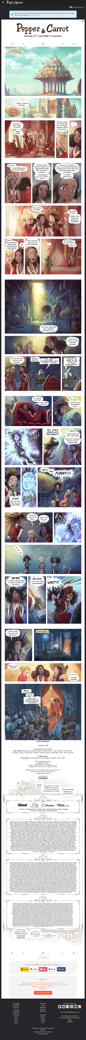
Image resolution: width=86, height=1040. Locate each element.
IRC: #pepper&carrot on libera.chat (70, 1018)
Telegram (70, 1021)
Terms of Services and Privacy (43, 1032)
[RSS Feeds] (80, 1008)
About (16, 1020)
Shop (16, 1017)
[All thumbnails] (43, 43)
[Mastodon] (60, 1008)
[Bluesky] (64, 1008)
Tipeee (43, 1018)
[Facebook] (68, 1008)
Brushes (42, 1009)
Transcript (44, 957)
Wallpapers (43, 1011)
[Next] (62, 43)
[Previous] (23, 43)
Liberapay (43, 1015)
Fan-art (16, 1009)
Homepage (16, 1003)
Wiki (43, 1005)
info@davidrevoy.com (73, 1012)
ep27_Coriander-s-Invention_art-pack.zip (46, 983)
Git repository (43, 988)
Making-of (43, 1007)
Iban (43, 1022)
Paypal (43, 1020)
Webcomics (16, 1005)
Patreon (43, 1017)
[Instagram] (72, 1008)
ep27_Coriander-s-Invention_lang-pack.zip (48, 984)
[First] (12, 43)
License (16, 1022)
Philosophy (16, 1011)
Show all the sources (43, 993)
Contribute (16, 1015)
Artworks (16, 1007)
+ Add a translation (34, 15)
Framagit (43, 1003)
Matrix (70, 1019)
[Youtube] (76, 1008)
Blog (16, 1018)
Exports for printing (43, 986)
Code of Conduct (43, 1034)
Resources (16, 1013)
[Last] (73, 43)
